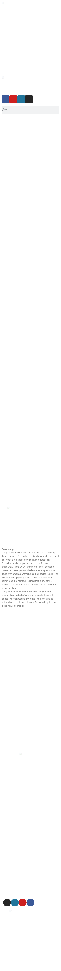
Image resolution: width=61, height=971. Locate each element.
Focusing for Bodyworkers (15, 190)
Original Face (8, 218)
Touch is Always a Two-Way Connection (22, 236)
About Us (6, 271)
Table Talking (8, 140)
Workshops (7, 129)
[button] (30, 307)
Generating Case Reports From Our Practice (24, 253)
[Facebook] (5, 99)
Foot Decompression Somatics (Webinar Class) (26, 179)
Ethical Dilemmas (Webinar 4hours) (20, 197)
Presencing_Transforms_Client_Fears (21, 228)
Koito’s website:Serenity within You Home (23, 275)
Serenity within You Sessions (16, 278)
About (5, 282)
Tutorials (6, 296)
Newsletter (7, 285)
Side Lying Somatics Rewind (16, 161)
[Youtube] (13, 99)
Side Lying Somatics (12, 151)
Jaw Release (8, 168)
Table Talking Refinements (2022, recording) (24, 147)
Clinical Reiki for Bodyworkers (17, 200)
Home (5, 119)
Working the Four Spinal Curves (18, 239)
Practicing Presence (12, 204)
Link (4, 299)
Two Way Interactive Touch (15, 232)
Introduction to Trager (12, 136)
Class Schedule (10, 126)
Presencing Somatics (12, 221)
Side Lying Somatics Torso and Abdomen (23, 158)
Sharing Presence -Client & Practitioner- (22, 250)
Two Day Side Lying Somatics (17, 154)
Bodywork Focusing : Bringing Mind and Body (25, 243)
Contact (6, 292)
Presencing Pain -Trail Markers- (18, 225)
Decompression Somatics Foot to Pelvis (22, 175)
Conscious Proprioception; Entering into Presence (27, 246)
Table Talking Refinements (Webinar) (20, 143)
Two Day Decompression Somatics (20, 182)
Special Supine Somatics (14, 133)
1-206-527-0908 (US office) (17, 966)
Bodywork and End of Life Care (17, 211)
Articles (5, 289)
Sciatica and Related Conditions (18, 264)
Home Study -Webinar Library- (17, 303)
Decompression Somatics (15, 165)
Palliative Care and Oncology (16, 214)
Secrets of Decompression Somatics (20, 186)
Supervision (8, 267)
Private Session (10, 122)
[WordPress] (21, 99)
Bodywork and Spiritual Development (20, 207)
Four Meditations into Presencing (18, 260)
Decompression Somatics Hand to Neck (22, 172)
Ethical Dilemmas (11, 193)
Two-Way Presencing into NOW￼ (19, 257)
